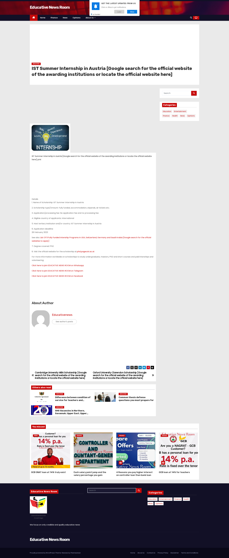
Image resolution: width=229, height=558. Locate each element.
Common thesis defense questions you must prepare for (136, 399)
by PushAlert (96, 14)
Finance (54, 18)
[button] (191, 17)
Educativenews (62, 315)
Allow (132, 11)
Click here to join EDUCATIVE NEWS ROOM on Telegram (57, 270)
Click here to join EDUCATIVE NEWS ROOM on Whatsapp (58, 265)
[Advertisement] (103, 44)
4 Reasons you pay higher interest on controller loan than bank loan (134, 473)
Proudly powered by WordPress (42, 553)
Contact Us (151, 553)
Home (42, 18)
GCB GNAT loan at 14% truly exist (48, 472)
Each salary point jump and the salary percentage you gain (90, 473)
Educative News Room (50, 7)
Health (175, 116)
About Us (90, 18)
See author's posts (64, 321)
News (65, 18)
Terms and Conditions (189, 553)
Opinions (76, 18)
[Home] (34, 18)
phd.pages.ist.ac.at (85, 251)
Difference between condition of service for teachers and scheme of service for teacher (73, 400)
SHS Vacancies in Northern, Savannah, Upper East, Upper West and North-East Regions (71, 413)
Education (36, 64)
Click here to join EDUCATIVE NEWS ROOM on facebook (57, 276)
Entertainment (180, 111)
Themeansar (76, 553)
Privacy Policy (163, 553)
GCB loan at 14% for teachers (174, 472)
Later (119, 11)
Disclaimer (175, 553)
